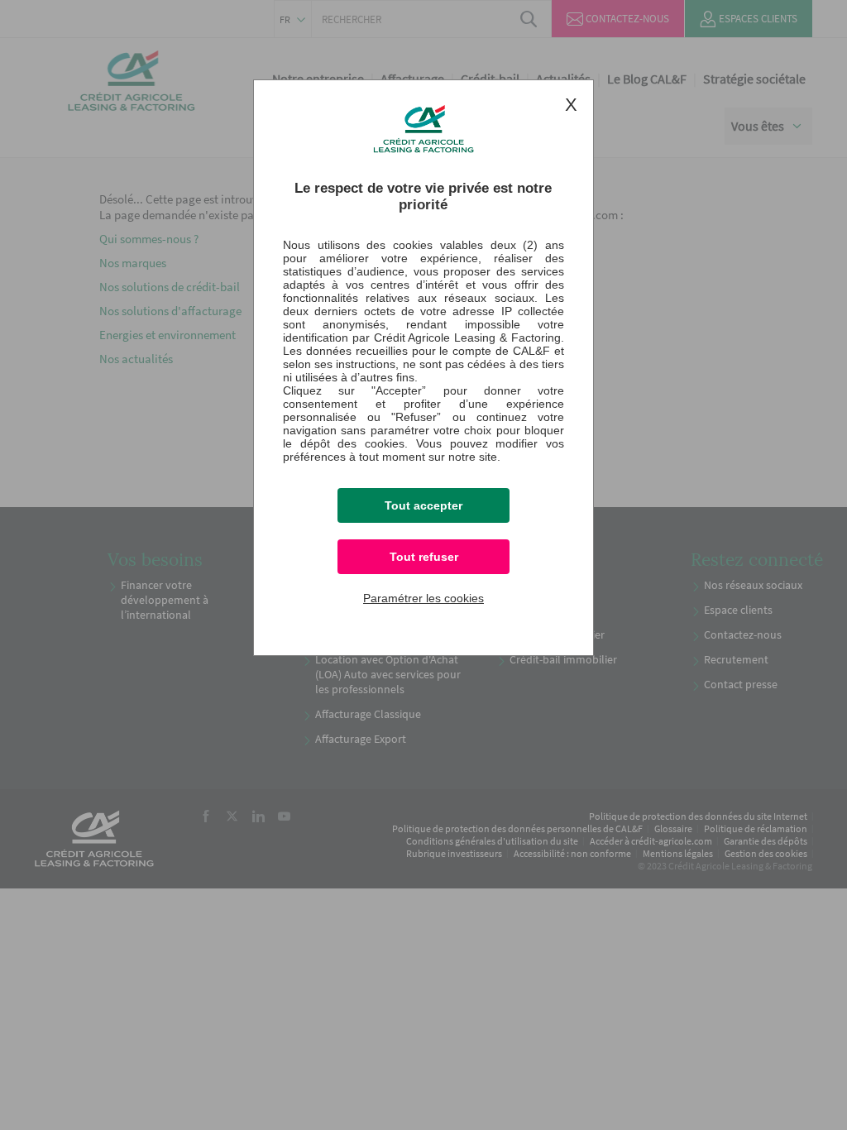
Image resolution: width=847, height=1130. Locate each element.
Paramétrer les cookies (423, 598)
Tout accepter (423, 505)
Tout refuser (424, 556)
